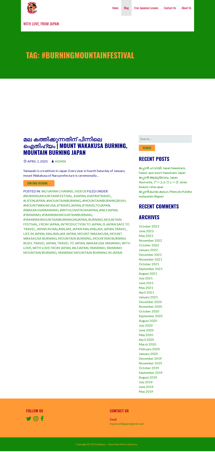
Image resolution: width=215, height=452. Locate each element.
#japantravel (99, 196)
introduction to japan (81, 224)
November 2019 (150, 363)
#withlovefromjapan (79, 210)
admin (60, 161)
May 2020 (146, 335)
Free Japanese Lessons (146, 8)
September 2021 (151, 269)
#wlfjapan (108, 210)
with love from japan (52, 248)
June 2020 (146, 330)
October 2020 (149, 311)
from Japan (49, 224)
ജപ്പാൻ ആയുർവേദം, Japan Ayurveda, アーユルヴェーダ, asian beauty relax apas (163, 182)
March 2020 (147, 344)
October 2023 (149, 226)
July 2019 (146, 382)
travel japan (44, 243)
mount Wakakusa (92, 234)
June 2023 (146, 231)
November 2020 (150, 306)
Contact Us (170, 8)
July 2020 (146, 325)
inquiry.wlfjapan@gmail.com (127, 423)
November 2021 (150, 259)
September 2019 (151, 372)
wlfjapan (80, 248)
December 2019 (150, 358)
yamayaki (97, 248)
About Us (186, 8)
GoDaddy (143, 444)
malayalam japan (61, 234)
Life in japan (34, 234)
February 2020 (149, 349)
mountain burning (74, 238)
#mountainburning (63, 200)
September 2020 (151, 316)
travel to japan (71, 243)
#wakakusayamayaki (41, 210)
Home (115, 8)
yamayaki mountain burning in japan (90, 252)
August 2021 (148, 273)
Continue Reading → (39, 183)
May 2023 (146, 236)
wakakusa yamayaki (103, 243)
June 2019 (146, 387)
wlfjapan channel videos (63, 191)
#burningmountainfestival (48, 196)
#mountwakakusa (39, 205)
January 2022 (148, 250)
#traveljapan (69, 205)
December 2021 (150, 254)
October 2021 (149, 264)
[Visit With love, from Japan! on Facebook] (42, 419)
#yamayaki (32, 215)
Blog (126, 8)
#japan (80, 196)
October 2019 (149, 368)
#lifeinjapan (34, 200)
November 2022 (150, 240)
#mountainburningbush (104, 200)
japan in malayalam (54, 229)
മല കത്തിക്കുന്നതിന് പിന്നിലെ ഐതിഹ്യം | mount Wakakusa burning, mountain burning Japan (75, 145)
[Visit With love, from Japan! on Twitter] (28, 419)
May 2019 (146, 391)
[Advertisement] (107, 107)
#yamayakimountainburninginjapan (55, 219)
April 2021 (146, 292)
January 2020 (148, 354)
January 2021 (148, 297)
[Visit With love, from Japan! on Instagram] (35, 419)
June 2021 (146, 283)
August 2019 (148, 377)
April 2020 (146, 339)
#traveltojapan (96, 205)
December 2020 (150, 302)
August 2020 (148, 321)
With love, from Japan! (41, 23)
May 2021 (146, 287)
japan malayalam (87, 229)
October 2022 (149, 245)
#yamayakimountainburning (67, 215)
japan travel (115, 229)
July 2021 (146, 278)
